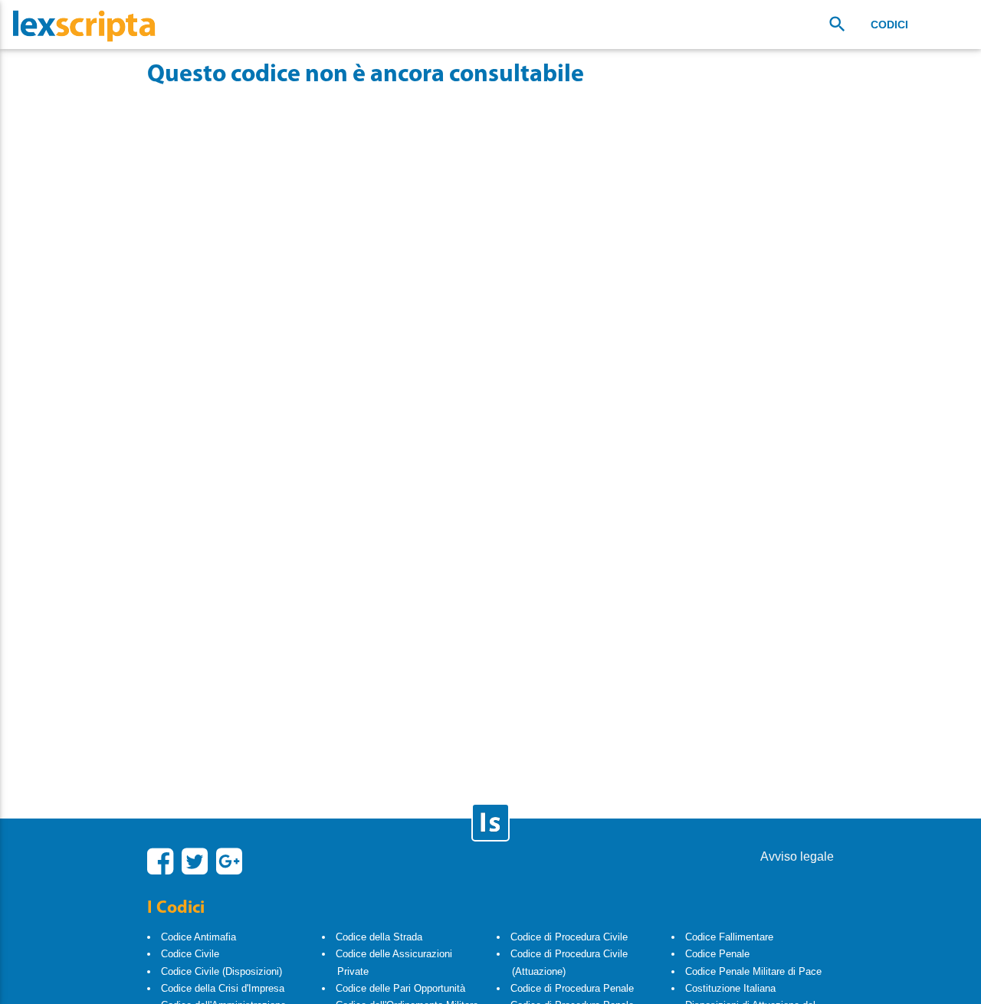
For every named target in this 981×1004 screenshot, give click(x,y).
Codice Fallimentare (729, 937)
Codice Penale (717, 954)
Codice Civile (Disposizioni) (221, 971)
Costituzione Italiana (730, 988)
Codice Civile (190, 954)
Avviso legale (797, 856)
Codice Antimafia (198, 937)
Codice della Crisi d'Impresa (222, 988)
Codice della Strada (379, 937)
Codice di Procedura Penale (572, 988)
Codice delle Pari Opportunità (400, 988)
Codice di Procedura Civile (569, 937)
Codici (889, 24)
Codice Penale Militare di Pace (753, 971)
